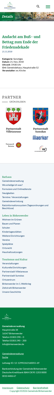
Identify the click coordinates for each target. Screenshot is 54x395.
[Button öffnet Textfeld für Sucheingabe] (39, 7)
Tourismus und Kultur (14, 259)
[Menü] (48, 7)
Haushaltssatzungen (12, 252)
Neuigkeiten (8, 193)
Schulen (6, 227)
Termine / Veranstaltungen (15, 197)
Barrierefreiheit (40, 387)
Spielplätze (7, 243)
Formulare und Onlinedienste (16, 189)
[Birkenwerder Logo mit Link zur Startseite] (10, 5)
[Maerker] (40, 137)
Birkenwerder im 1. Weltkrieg (16, 283)
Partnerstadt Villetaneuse (15, 271)
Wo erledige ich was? (12, 184)
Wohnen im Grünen (12, 219)
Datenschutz (23, 387)
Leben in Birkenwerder (15, 215)
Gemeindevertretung (12, 201)
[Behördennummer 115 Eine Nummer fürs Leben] (40, 148)
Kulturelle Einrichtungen (14, 267)
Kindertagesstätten (11, 231)
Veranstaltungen (10, 263)
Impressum (7, 387)
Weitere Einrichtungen (13, 235)
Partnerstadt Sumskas (13, 275)
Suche (5, 357)
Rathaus (7, 176)
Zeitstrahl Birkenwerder (14, 287)
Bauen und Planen (11, 223)
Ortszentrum (8, 279)
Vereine (6, 239)
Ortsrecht (7, 248)
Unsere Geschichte (11, 291)
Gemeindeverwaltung (13, 180)
